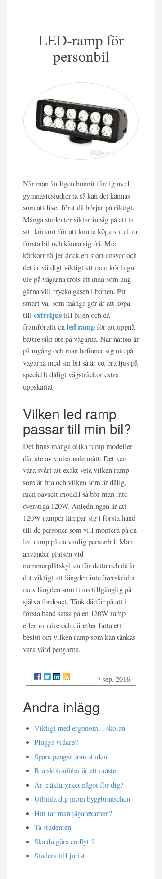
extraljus (48, 315)
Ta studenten (52, 827)
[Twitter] (47, 676)
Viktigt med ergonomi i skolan (79, 728)
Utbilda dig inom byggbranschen (82, 799)
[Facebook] (37, 676)
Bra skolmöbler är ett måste (75, 770)
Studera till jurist (59, 856)
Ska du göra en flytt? (64, 842)
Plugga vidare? (56, 742)
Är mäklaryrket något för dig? (78, 785)
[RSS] (66, 676)
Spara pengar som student (71, 756)
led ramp (81, 326)
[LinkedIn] (56, 676)
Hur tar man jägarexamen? (73, 813)
